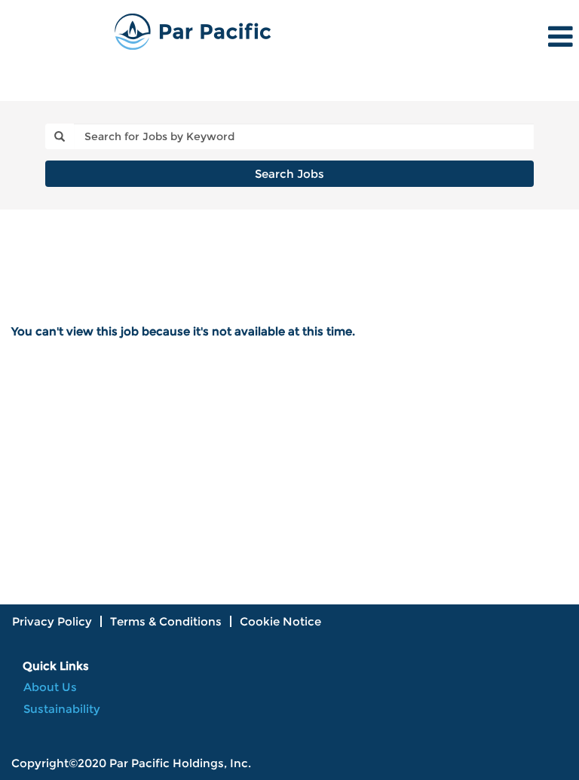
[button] (482, 36)
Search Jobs (289, 174)
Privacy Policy (52, 621)
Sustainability (61, 708)
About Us (50, 687)
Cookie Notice (280, 621)
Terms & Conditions (166, 621)
